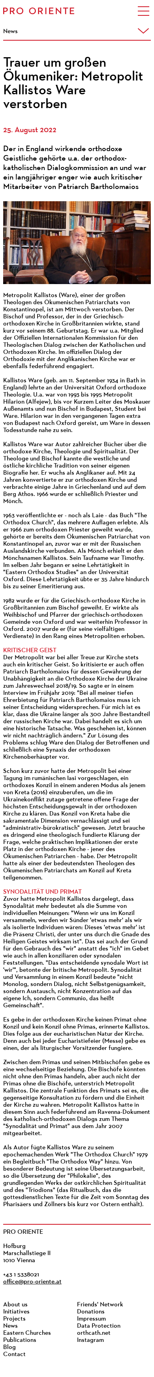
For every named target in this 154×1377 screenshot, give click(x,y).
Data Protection (98, 1326)
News (10, 1326)
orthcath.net (94, 1333)
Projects (14, 1319)
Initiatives (16, 1312)
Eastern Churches (27, 1333)
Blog (9, 1347)
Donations (91, 1312)
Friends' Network (100, 1305)
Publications (19, 1340)
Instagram (90, 1340)
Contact (14, 1354)
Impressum (91, 1319)
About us (15, 1305)
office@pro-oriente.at (32, 1282)
